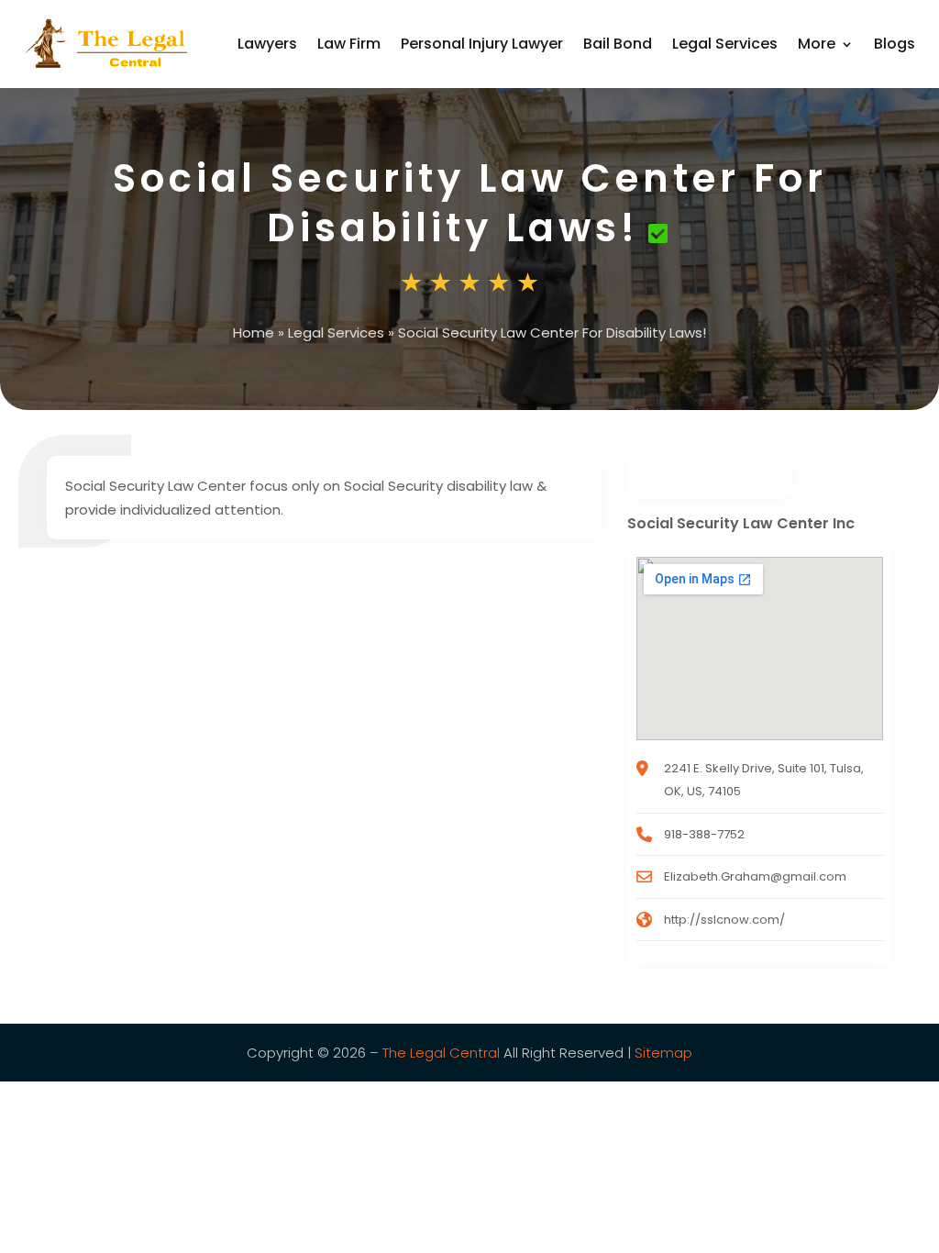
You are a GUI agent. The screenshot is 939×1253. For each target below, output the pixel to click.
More (816, 43)
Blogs (894, 43)
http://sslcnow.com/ (724, 919)
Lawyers (267, 43)
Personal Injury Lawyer (482, 43)
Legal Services (725, 43)
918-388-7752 (704, 834)
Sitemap (663, 1052)
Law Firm (349, 43)
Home (253, 332)
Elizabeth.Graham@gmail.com (755, 876)
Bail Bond (617, 43)
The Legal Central (441, 1052)
